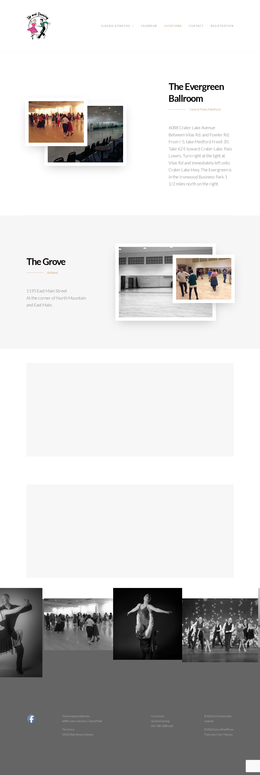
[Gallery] (247, 761)
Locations (173, 25)
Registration (222, 25)
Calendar (149, 25)
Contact (196, 25)
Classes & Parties (115, 25)
